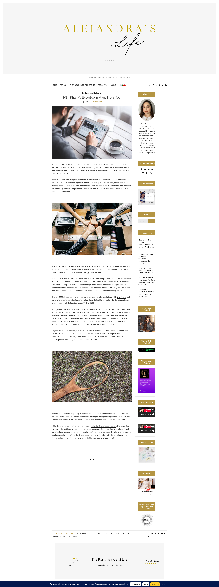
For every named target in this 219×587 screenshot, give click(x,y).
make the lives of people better (103, 426)
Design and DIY (83, 534)
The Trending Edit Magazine (82, 85)
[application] (146, 412)
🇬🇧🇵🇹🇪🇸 (123, 85)
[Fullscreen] (154, 414)
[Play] (141, 414)
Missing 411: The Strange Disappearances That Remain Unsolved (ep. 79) (146, 244)
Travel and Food (111, 534)
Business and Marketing (91, 93)
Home (54, 85)
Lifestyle (97, 534)
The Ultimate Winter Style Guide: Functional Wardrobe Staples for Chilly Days (146, 281)
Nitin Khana (121, 297)
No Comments (97, 101)
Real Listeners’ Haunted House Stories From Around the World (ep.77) (146, 292)
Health (126, 534)
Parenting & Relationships (65, 536)
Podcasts (102, 85)
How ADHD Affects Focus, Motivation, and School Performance (146, 270)
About (113, 85)
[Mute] (153, 414)
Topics (63, 85)
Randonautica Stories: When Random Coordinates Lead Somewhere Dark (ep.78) (146, 258)
